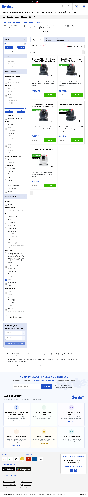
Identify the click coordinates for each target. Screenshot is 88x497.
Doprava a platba (8, 479)
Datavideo (10, 17)
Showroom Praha (26, 482)
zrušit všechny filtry (15, 317)
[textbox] (12, 333)
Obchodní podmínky (9, 482)
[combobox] (15, 333)
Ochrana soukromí (9, 488)
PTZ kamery (24, 17)
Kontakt (31, 2)
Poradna (24, 488)
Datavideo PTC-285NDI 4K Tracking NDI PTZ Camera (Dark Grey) (43, 105)
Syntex (3, 17)
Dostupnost (8, 56)
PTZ (30, 17)
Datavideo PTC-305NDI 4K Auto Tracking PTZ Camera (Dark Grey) (43, 60)
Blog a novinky (26, 485)
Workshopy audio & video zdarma (44, 381)
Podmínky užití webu (9, 485)
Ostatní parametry (11, 196)
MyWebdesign (60, 494)
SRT (41, 46)
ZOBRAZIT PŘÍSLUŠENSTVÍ (15, 344)
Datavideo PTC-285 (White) (43, 149)
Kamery (17, 17)
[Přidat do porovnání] (52, 76)
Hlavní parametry (10, 72)
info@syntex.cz (74, 462)
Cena (7, 39)
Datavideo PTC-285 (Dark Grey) (71, 104)
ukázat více (43, 31)
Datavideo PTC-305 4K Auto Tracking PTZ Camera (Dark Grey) (71, 60)
